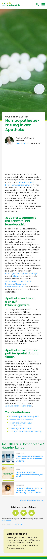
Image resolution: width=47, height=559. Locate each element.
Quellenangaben (16, 524)
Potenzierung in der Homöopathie (24, 416)
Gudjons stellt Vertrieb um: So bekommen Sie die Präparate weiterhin (29, 458)
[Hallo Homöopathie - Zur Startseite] (11, 4)
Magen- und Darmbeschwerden (15, 285)
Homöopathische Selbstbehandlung (25, 431)
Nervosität (9, 284)
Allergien (16, 276)
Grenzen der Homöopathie (21, 419)
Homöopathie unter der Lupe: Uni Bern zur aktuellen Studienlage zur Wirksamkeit (29, 490)
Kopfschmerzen (25, 281)
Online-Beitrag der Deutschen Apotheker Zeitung (19, 183)
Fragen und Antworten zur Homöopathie (20, 424)
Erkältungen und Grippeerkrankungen (21, 273)
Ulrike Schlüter (6, 520)
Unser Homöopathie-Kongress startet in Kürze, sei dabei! (29, 474)
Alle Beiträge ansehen (30, 500)
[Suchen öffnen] (36, 4)
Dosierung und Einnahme (20, 428)
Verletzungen (11, 281)
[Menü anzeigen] (43, 4)
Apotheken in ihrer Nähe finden (18, 406)
